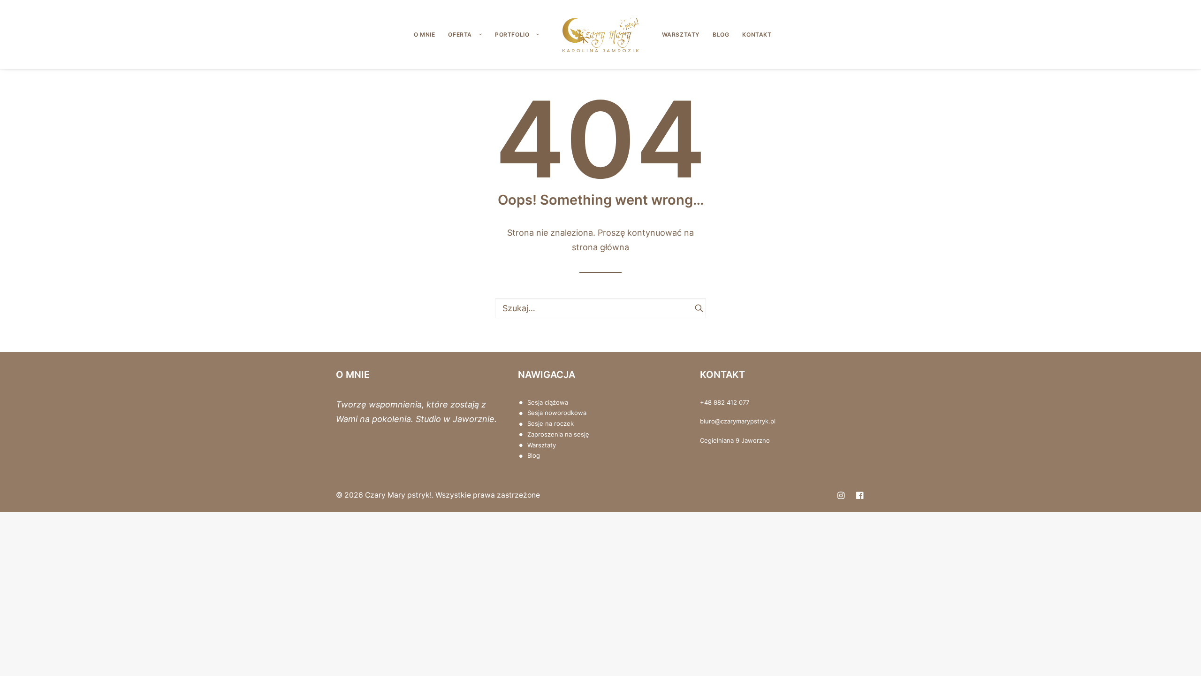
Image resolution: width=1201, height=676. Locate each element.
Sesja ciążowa (547, 402)
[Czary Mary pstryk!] (600, 34)
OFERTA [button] (460, 34)
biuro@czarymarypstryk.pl (737, 421)
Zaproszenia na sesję (558, 434)
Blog (533, 455)
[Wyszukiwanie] (600, 308)
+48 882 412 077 (724, 402)
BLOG (721, 34)
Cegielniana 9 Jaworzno (735, 440)
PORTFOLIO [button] (512, 34)
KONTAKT (756, 34)
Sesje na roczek (550, 423)
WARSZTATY (680, 34)
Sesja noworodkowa (556, 412)
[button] (694, 308)
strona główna (600, 247)
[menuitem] (424, 34)
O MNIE (424, 34)
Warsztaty (541, 445)
